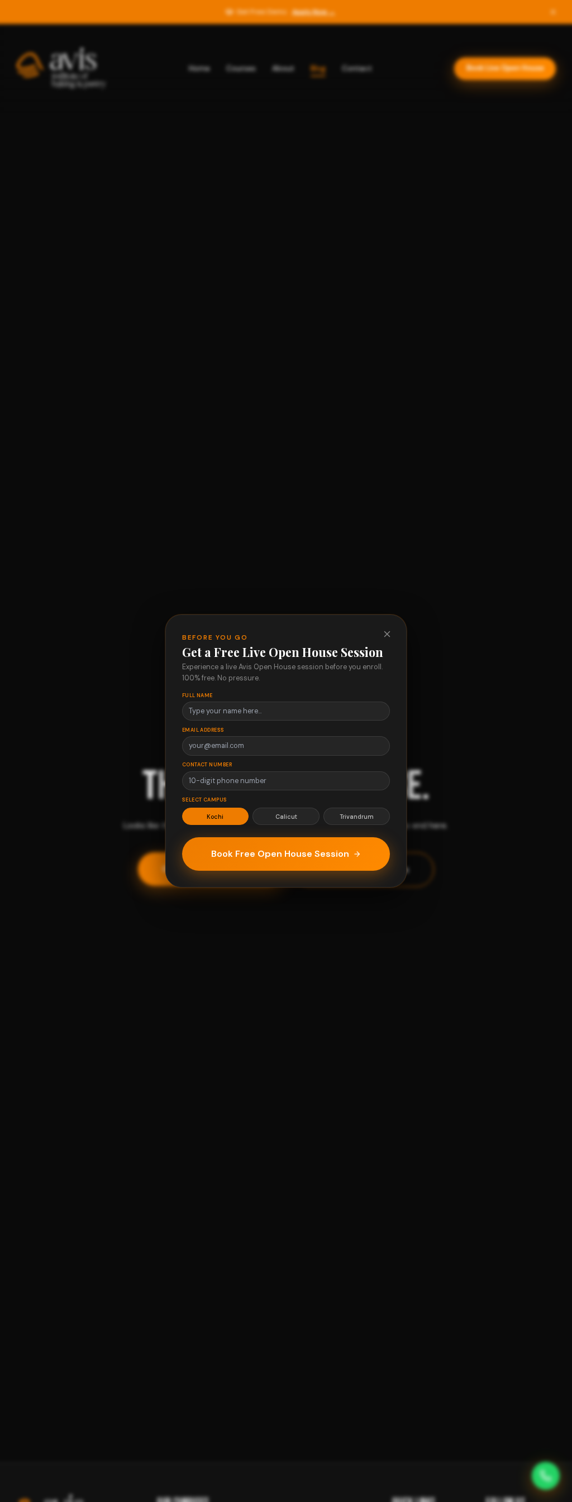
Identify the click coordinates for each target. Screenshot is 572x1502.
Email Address (203, 730)
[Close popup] (387, 634)
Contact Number (207, 764)
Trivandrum (357, 816)
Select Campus (204, 799)
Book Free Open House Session (280, 854)
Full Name (197, 695)
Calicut (286, 816)
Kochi (215, 816)
